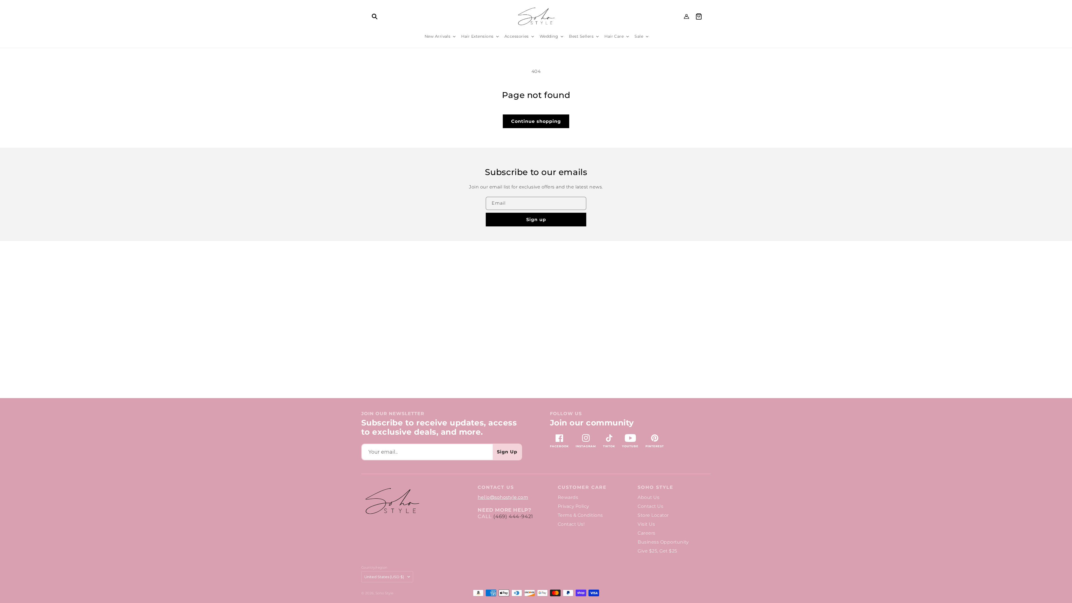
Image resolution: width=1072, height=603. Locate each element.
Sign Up (507, 451)
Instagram (586, 446)
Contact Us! (571, 524)
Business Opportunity (663, 542)
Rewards (568, 497)
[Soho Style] (392, 501)
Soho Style (655, 487)
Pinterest (654, 446)
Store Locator (653, 515)
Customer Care (582, 487)
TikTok (609, 446)
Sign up (536, 219)
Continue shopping (536, 121)
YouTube (630, 446)
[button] (374, 16)
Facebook (559, 446)
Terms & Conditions (580, 515)
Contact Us (650, 506)
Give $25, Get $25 (657, 551)
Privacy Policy (573, 506)
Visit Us (646, 524)
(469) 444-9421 (513, 516)
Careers (646, 533)
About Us (648, 497)
